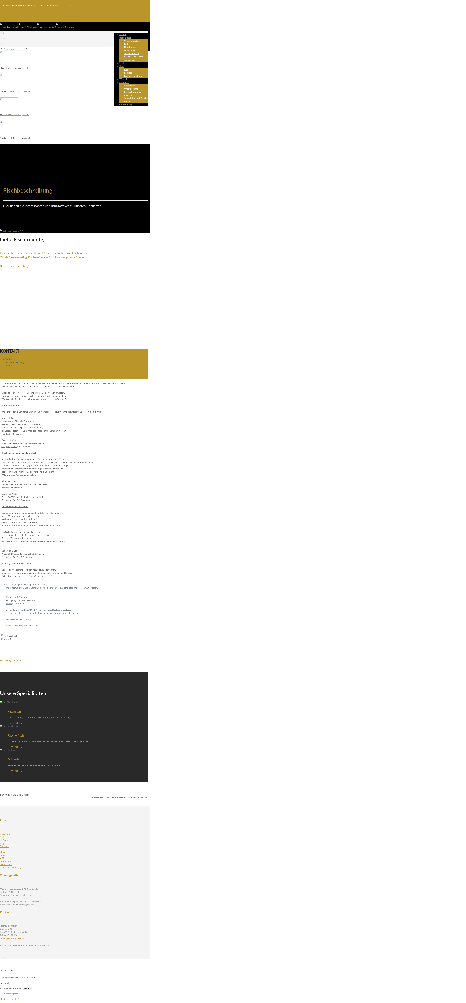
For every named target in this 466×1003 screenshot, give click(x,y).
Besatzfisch (5, 834)
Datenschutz (6, 865)
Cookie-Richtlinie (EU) (10, 868)
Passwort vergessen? (10, 994)
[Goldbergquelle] (37, 27)
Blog (2, 843)
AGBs (2, 858)
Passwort (5, 983)
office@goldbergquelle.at (20, 377)
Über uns (4, 847)
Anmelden (27, 989)
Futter (3, 837)
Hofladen (4, 840)
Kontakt (3, 855)
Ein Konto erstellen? (9, 999)
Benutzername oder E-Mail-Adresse (18, 978)
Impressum (5, 861)
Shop (2, 852)
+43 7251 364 (13, 371)
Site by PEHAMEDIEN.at (40, 945)
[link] (26, 49)
